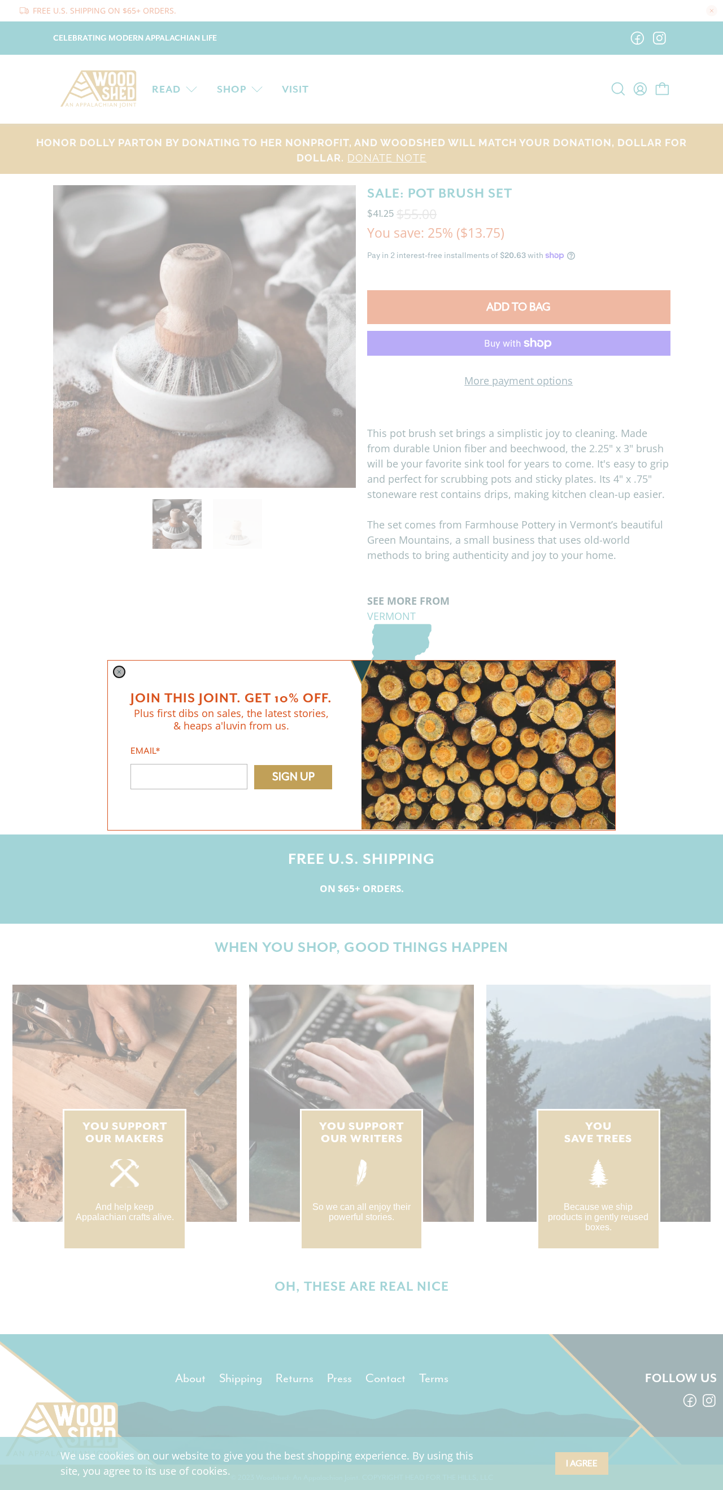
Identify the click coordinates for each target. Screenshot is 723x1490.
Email (145, 750)
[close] (119, 672)
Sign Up (293, 777)
